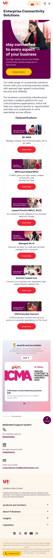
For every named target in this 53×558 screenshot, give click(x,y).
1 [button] (24, 403)
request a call (13, 553)
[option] (26, 381)
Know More (26, 149)
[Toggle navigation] (49, 3)
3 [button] (27, 403)
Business (5, 416)
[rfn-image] (34, 3)
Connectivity (16, 416)
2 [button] (26, 403)
